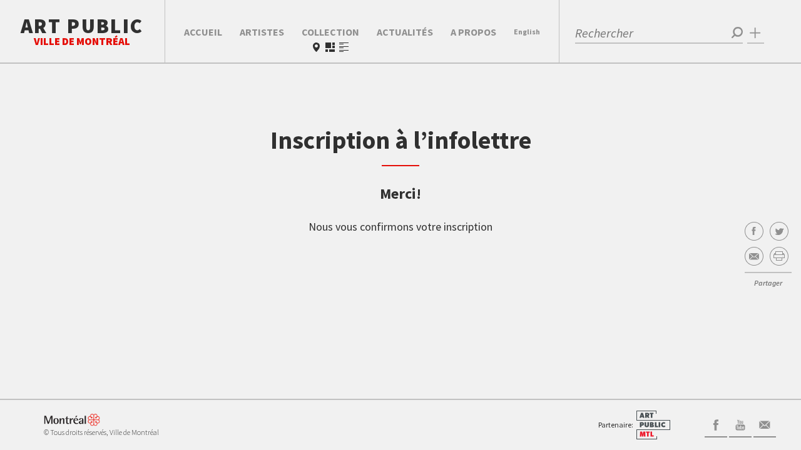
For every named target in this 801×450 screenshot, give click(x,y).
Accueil (203, 32)
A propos (473, 32)
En (527, 31)
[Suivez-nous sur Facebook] (716, 424)
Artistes (262, 32)
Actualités (405, 32)
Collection (330, 32)
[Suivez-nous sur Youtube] (740, 424)
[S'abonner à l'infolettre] (764, 424)
